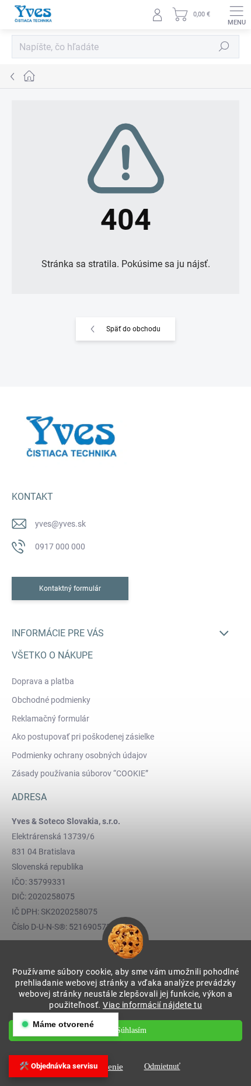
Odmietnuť (162, 1066)
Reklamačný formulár (50, 718)
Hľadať (224, 47)
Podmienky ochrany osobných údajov (79, 755)
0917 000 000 (60, 546)
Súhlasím (131, 1030)
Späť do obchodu (133, 329)
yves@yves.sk (60, 523)
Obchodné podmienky (51, 700)
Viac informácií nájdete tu (152, 1005)
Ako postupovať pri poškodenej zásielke (83, 736)
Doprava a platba (43, 681)
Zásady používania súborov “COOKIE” (80, 773)
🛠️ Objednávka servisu (58, 1066)
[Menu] (236, 14)
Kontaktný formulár (70, 588)
